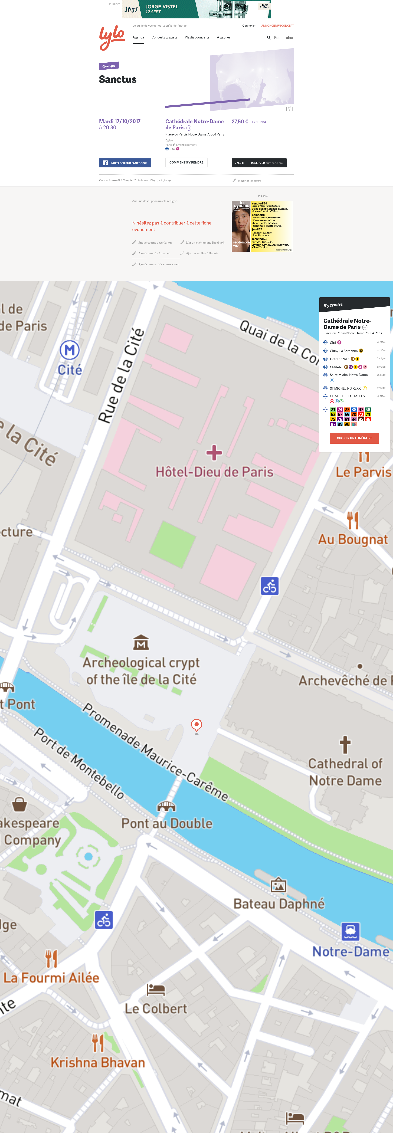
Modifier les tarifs (249, 181)
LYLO (112, 38)
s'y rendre (186, 162)
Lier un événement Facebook (205, 243)
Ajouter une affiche (271, 109)
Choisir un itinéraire (354, 438)
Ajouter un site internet (154, 253)
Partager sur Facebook (129, 163)
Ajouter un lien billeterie (202, 253)
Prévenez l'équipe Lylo (133, 180)
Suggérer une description (155, 243)
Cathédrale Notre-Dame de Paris (194, 124)
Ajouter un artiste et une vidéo (158, 264)
